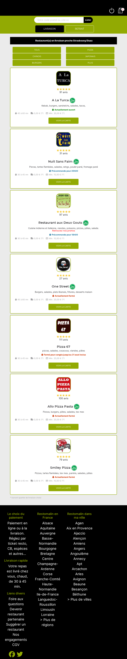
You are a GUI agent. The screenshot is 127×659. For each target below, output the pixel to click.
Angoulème (79, 554)
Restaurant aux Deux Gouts (60, 222)
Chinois (37, 56)
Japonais (90, 56)
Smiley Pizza (60, 467)
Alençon (79, 538)
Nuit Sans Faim (60, 161)
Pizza (90, 50)
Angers (79, 549)
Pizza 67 (63, 347)
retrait (79, 28)
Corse (48, 574)
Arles (79, 574)
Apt (79, 564)
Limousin (48, 610)
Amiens (79, 543)
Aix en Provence (79, 528)
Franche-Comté (47, 579)
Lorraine (47, 615)
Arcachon (79, 569)
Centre (47, 559)
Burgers (37, 63)
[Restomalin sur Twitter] (20, 654)
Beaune (79, 584)
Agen (79, 523)
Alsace (47, 523)
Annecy (79, 559)
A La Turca (61, 100)
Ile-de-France (48, 594)
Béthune (79, 594)
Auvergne (47, 533)
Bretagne (47, 554)
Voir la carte (63, 120)
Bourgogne (47, 549)
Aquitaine (47, 528)
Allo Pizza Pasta (61, 406)
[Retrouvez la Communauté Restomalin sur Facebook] (13, 654)
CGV (16, 645)
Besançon (79, 589)
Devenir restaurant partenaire (16, 614)
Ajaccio (79, 533)
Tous (36, 50)
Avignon (79, 579)
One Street (61, 286)
